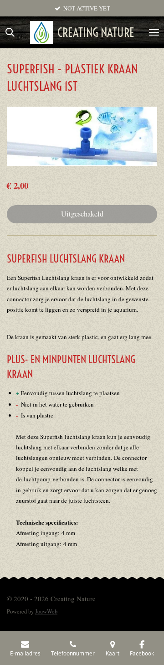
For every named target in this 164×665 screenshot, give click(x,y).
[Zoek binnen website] (10, 32)
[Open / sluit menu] (154, 32)
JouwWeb (46, 611)
